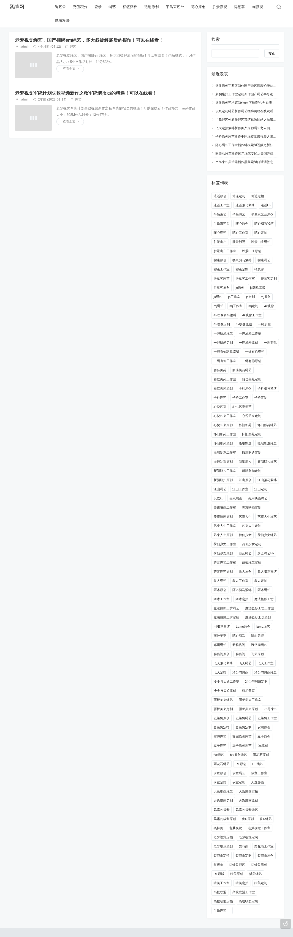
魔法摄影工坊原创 (258, 617)
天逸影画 (257, 782)
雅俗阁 (240, 654)
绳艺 (112, 7)
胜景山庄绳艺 (260, 242)
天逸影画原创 (248, 800)
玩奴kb (218, 498)
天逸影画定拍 (248, 791)
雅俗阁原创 (222, 654)
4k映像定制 (222, 324)
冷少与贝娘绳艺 (265, 672)
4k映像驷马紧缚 (225, 315)
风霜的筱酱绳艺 (247, 810)
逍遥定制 (238, 196)
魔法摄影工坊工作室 (259, 608)
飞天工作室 (266, 663)
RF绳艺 (257, 764)
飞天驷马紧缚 (223, 663)
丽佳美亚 (220, 635)
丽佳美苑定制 (251, 379)
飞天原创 (257, 654)
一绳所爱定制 (223, 342)
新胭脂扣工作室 (225, 471)
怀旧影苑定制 (251, 434)
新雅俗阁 (238, 645)
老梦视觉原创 (223, 846)
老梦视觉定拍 (223, 837)
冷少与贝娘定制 (256, 681)
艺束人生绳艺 (267, 516)
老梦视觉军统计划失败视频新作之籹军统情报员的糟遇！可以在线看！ (86, 92)
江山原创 (245, 480)
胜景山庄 (220, 242)
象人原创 (245, 571)
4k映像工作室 (252, 315)
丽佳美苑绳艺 (242, 370)
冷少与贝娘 (240, 672)
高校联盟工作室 (243, 892)
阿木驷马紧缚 (242, 590)
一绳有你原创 (251, 361)
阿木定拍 (242, 599)
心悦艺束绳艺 (242, 407)
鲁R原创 (248, 819)
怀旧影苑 (245, 425)
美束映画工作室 (225, 507)
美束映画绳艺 (257, 498)
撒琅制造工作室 (225, 452)
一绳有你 (270, 342)
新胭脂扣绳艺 (267, 461)
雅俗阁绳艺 (259, 645)
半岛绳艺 (238, 214)
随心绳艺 (220, 232)
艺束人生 (245, 516)
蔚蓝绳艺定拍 (251, 562)
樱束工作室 (222, 269)
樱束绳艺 (264, 260)
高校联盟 (220, 892)
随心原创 (198, 7)
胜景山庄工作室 (225, 251)
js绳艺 (218, 297)
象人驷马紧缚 (267, 571)
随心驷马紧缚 (264, 223)
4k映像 (269, 306)
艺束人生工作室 (225, 526)
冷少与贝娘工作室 (226, 681)
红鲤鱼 (218, 864)
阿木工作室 (222, 599)
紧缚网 (16, 7)
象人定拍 (260, 581)
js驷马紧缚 (257, 287)
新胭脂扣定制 (251, 471)
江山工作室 (240, 489)
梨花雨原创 (266, 855)
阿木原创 (220, 590)
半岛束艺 (220, 214)
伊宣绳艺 (238, 773)
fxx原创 (263, 745)
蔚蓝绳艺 (245, 553)
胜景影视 (219, 7)
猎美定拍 (242, 883)
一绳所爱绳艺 (223, 333)
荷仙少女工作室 (225, 544)
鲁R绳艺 (266, 819)
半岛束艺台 (175, 7)
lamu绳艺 (263, 626)
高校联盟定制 (248, 901)
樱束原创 (220, 260)
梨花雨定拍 (222, 855)
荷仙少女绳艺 (267, 535)
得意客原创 (222, 287)
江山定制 (260, 489)
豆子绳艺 (220, 745)
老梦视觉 (235, 828)
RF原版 (219, 874)
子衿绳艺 (220, 397)
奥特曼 (218, 828)
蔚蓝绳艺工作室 (225, 562)
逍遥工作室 (222, 205)
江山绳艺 (220, 489)
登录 (98, 7)
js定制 (250, 297)
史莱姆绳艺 (244, 718)
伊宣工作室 (259, 773)
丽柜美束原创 (248, 709)
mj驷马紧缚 (222, 626)
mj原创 (266, 297)
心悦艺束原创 (223, 425)
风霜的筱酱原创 (225, 819)
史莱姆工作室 (267, 718)
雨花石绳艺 (222, 764)
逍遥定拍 (257, 196)
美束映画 (235, 498)
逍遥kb (266, 205)
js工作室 (234, 297)
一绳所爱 (264, 324)
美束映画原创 (223, 516)
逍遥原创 (151, 7)
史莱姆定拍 (222, 727)
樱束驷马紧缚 (242, 260)
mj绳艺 (218, 306)
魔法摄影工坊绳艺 (226, 608)
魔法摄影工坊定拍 (226, 617)
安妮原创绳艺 (242, 736)
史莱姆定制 (244, 727)
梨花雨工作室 (264, 846)
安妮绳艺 (220, 736)
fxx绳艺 (219, 755)
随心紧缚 (257, 635)
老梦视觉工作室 (259, 828)
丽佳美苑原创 (223, 388)
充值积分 (80, 7)
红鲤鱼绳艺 (237, 864)
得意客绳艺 (222, 278)
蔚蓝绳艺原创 (223, 571)
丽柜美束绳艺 (223, 700)
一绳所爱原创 (248, 342)
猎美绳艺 (255, 874)
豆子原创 (264, 736)
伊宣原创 (220, 773)
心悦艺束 (220, 407)
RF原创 (241, 764)
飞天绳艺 (245, 663)
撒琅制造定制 (251, 452)
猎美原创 (236, 874)
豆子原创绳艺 (242, 745)
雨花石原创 (261, 755)
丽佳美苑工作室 (225, 379)
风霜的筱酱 (222, 810)
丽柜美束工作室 (250, 700)
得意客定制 (269, 278)
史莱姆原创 (222, 718)
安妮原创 (264, 727)
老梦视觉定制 (248, 837)
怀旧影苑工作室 (225, 434)
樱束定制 (242, 269)
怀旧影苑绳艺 (267, 425)
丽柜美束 (248, 690)
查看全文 (69, 68)
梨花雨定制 (244, 855)
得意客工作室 (245, 278)
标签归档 (130, 7)
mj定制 (253, 306)
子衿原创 (245, 388)
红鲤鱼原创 (259, 864)
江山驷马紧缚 (267, 480)
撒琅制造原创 (223, 461)
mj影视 (257, 7)
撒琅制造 (245, 443)
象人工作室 (240, 581)
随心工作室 (240, 232)
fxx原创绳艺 (238, 755)
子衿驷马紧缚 (267, 388)
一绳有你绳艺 (254, 352)
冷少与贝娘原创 (225, 690)
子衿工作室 (240, 397)
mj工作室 (235, 306)
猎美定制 (260, 883)
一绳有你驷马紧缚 (226, 352)
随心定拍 (260, 232)
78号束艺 (270, 709)
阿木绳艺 (264, 590)
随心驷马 (238, 635)
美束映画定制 (251, 507)
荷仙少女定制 (251, 544)
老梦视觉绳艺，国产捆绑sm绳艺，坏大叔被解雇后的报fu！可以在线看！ (89, 40)
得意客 (239, 7)
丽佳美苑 (220, 370)
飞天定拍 (220, 672)
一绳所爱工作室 (250, 333)
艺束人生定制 (251, 526)
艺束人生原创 (223, 535)
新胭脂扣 (245, 461)
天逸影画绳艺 (223, 791)
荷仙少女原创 (223, 553)
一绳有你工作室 (225, 361)
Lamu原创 (243, 626)
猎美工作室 (222, 883)
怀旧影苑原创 (223, 443)
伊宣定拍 (220, 782)
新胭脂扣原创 (223, 480)
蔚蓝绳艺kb (266, 553)
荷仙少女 (245, 535)
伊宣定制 (238, 782)
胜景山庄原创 (251, 251)
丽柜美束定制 (223, 709)
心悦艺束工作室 (225, 416)
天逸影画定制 (223, 800)
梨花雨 (243, 846)
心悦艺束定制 (251, 416)
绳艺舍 (60, 7)
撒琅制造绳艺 (267, 443)
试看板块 (62, 20)
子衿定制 (260, 397)
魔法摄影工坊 (264, 599)
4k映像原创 (244, 324)
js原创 (240, 287)
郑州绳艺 (220, 645)
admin (24, 46)
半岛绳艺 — (222, 910)
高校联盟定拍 (223, 901)
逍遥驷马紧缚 (245, 205)
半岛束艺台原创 (262, 214)
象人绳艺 (220, 581)
